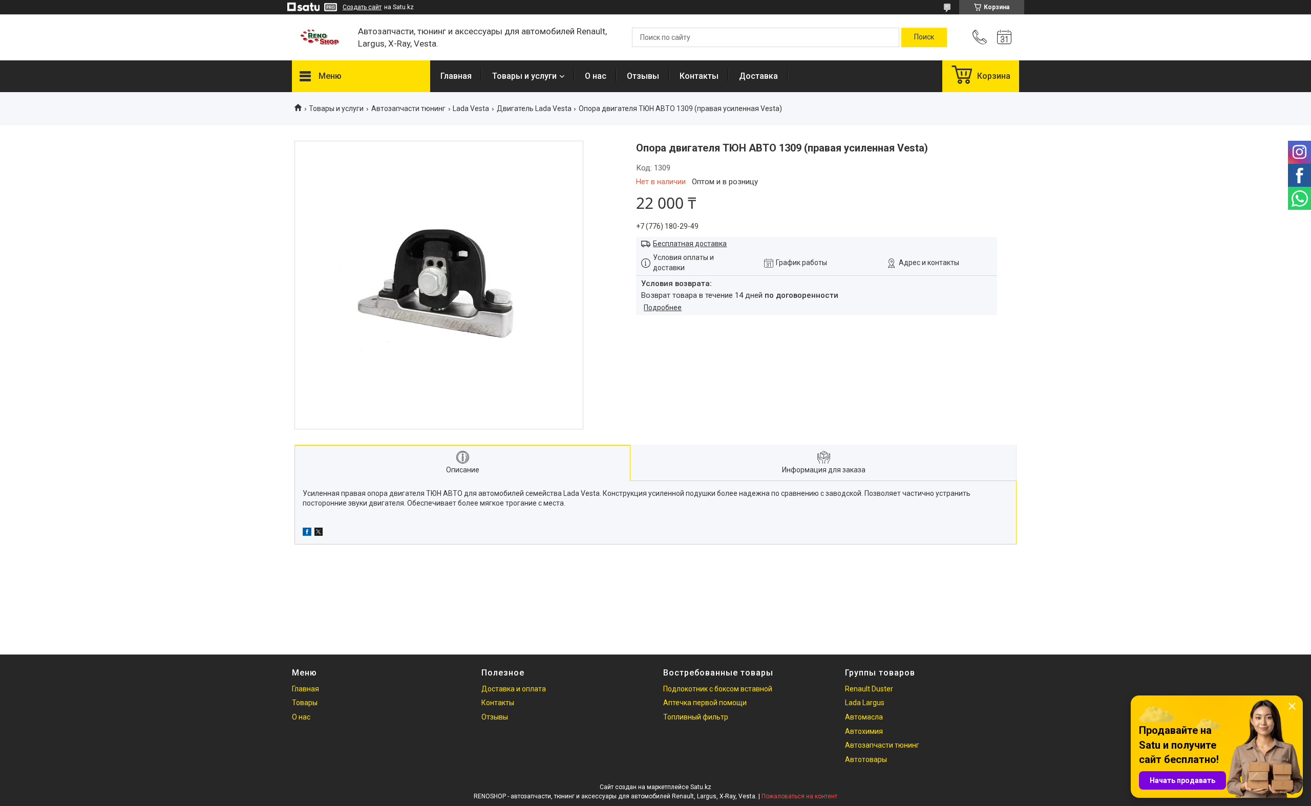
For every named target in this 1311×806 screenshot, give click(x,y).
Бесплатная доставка (690, 243)
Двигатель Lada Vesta (534, 108)
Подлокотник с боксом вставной (717, 689)
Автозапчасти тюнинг (408, 108)
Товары (305, 703)
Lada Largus (864, 703)
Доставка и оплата (513, 689)
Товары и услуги (524, 76)
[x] (318, 533)
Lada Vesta (471, 108)
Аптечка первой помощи (705, 703)
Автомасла (864, 717)
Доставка (758, 76)
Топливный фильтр (695, 717)
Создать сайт (362, 7)
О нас (595, 76)
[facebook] (307, 533)
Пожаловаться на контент (799, 796)
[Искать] (924, 37)
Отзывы (643, 76)
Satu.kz (700, 787)
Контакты (699, 76)
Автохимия (864, 731)
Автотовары (866, 759)
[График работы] (1004, 37)
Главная (456, 76)
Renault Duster (869, 689)
